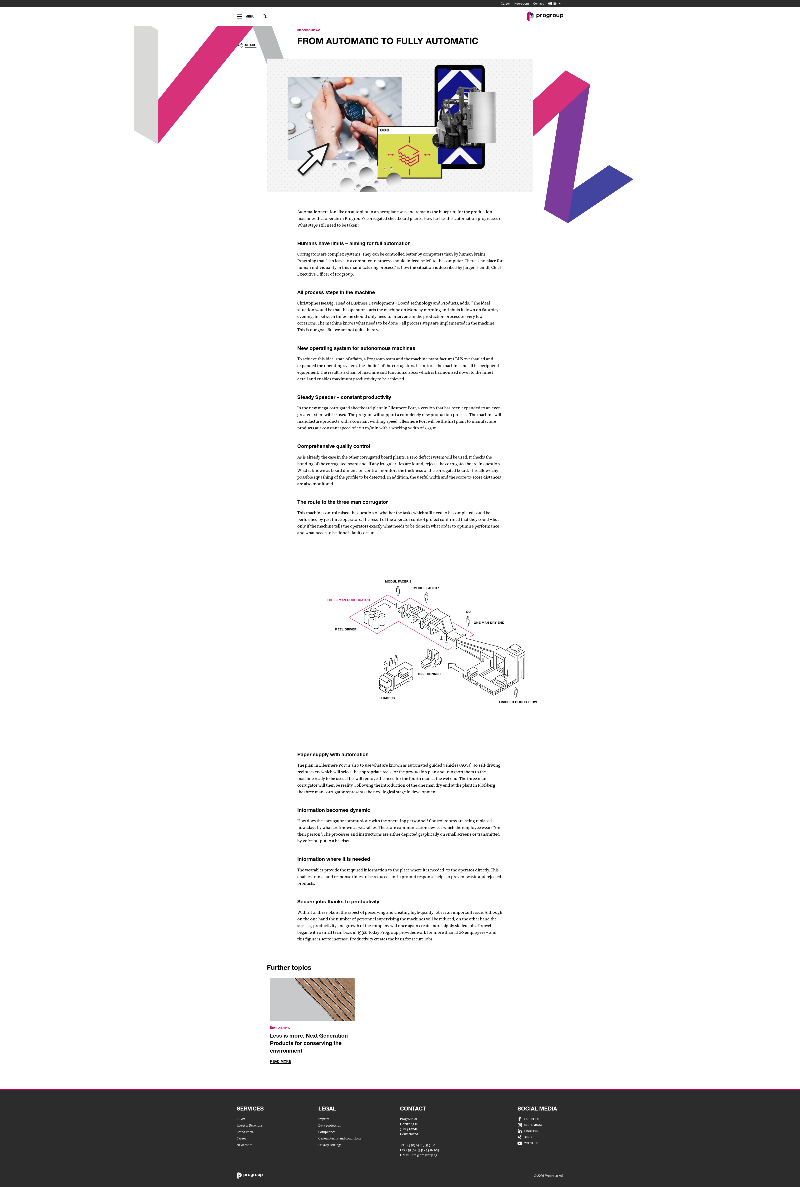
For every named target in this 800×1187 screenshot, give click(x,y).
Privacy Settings (329, 1145)
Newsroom (521, 3)
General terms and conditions (339, 1138)
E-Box (241, 1119)
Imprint (324, 1119)
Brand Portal (246, 1132)
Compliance (326, 1132)
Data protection (329, 1125)
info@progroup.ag (424, 1155)
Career (505, 3)
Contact (538, 3)
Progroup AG (309, 30)
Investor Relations (250, 1125)
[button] (245, 16)
